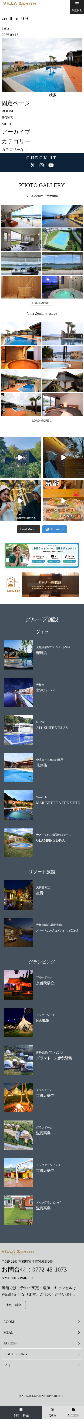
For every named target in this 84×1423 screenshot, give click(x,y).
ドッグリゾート (45, 1015)
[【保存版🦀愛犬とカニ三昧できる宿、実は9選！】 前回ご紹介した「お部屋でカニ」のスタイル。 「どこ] (63, 500)
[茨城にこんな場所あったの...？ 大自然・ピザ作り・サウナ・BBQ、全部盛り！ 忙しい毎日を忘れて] (20, 457)
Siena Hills (41, 797)
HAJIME (42, 1020)
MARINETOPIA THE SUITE (58, 803)
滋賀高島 (43, 1133)
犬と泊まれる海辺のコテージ (53, 834)
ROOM (7, 111)
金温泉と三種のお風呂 (49, 759)
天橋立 (40, 684)
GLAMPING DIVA (50, 840)
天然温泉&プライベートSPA (53, 647)
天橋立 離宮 (43, 887)
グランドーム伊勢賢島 (54, 1058)
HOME (7, 118)
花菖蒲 (41, 765)
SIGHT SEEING (15, 1354)
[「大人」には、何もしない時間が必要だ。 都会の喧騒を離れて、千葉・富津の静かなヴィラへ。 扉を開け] (63, 457)
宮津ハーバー (47, 690)
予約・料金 (21, 1415)
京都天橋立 (45, 983)
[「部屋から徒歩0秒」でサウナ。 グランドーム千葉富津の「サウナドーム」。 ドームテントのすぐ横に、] (20, 500)
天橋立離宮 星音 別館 (49, 925)
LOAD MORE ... (42, 303)
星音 (39, 893)
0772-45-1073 (49, 1269)
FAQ (6, 1365)
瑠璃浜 (41, 653)
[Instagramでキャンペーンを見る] (38, 560)
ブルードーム (44, 977)
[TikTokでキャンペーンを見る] (65, 560)
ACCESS (73, 1415)
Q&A (52, 1415)
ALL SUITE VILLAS (51, 728)
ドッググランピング (48, 1165)
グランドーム (44, 1090)
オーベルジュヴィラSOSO (57, 930)
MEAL (7, 124)
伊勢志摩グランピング (49, 1052)
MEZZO (40, 722)
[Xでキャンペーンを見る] (51, 560)
